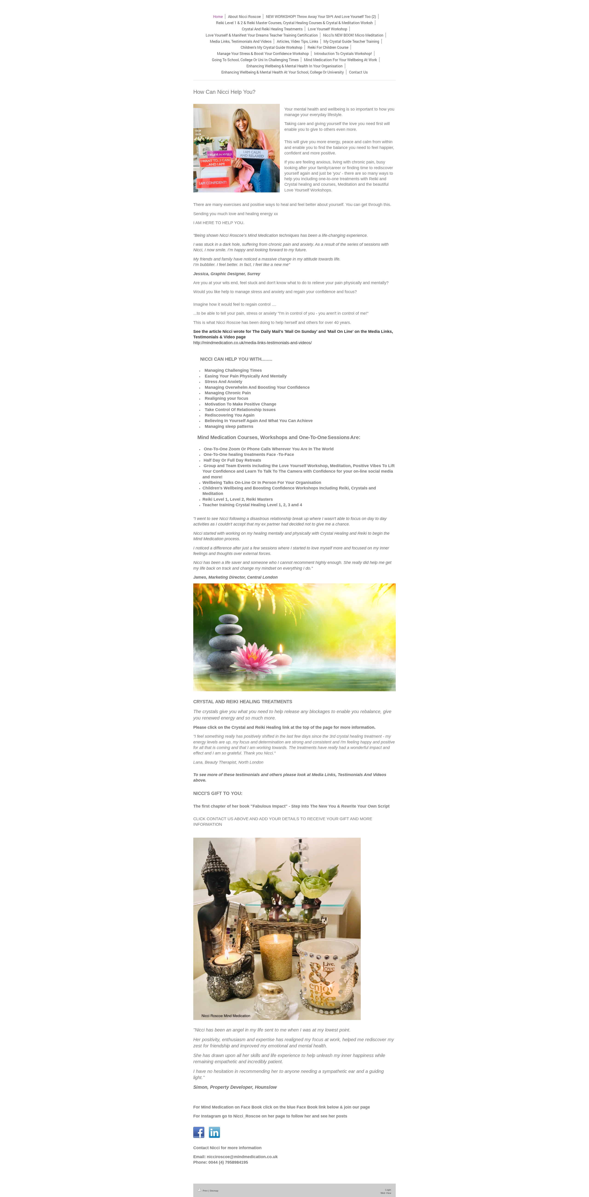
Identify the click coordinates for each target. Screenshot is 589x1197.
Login (388, 1189)
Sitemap (214, 1190)
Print (205, 1190)
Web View (386, 1192)
